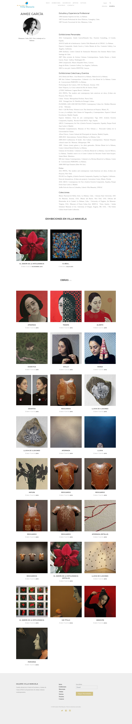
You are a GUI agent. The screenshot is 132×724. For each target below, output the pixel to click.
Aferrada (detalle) (100, 534)
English (104, 6)
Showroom (62, 689)
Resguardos (32, 576)
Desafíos (32, 409)
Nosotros (61, 5)
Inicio (60, 684)
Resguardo (66, 409)
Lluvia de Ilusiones (100, 409)
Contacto (70, 5)
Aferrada (66, 450)
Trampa (66, 325)
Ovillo (66, 367)
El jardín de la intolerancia (31, 264)
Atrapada (32, 325)
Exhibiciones (62, 687)
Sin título (66, 620)
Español (112, 6)
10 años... (66, 264)
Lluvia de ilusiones (100, 576)
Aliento (100, 325)
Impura (32, 492)
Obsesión (100, 620)
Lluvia (100, 450)
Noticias (61, 694)
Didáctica (32, 367)
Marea (100, 367)
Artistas (61, 691)
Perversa (32, 662)
